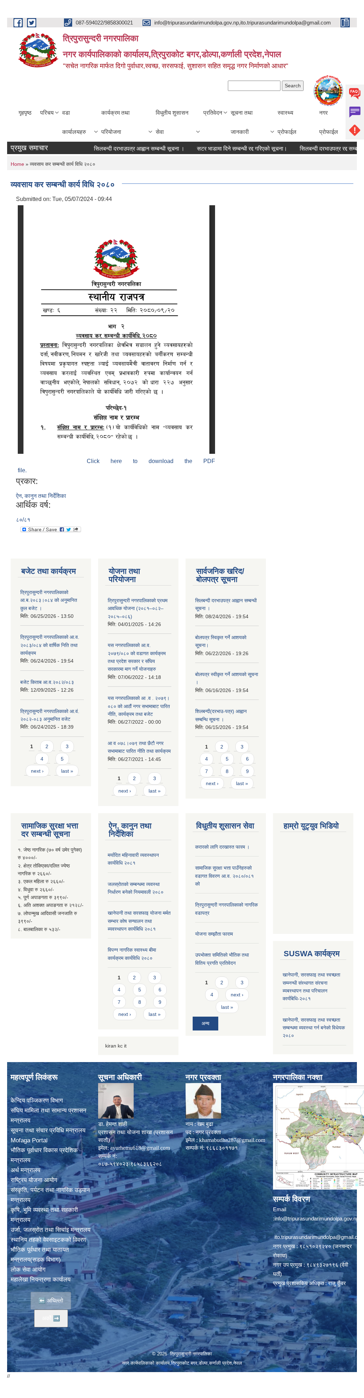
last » (67, 771)
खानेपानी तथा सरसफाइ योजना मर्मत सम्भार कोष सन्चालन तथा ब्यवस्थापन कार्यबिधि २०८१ (139, 921)
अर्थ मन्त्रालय (25, 1170)
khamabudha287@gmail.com (232, 1140)
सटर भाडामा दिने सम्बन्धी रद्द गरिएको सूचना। (222, 149)
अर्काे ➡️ (51, 1318)
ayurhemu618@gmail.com (140, 1148)
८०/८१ (23, 520)
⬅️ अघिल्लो (50, 1301)
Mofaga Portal (29, 1140)
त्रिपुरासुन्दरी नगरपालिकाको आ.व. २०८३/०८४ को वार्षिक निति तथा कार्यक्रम (49, 645)
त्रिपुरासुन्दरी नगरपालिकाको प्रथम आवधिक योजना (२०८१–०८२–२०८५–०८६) (137, 608)
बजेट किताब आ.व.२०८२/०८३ (47, 682)
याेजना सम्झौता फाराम (214, 934)
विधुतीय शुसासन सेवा (172, 122)
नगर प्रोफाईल (328, 122)
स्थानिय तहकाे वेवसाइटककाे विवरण (48, 1239)
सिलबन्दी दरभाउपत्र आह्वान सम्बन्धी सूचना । (119, 149)
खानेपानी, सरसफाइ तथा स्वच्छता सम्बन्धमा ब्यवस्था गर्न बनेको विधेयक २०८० (314, 1028)
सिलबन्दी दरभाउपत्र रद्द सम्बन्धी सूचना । (321, 149)
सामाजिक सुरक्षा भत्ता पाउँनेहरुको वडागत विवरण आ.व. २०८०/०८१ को (224, 876)
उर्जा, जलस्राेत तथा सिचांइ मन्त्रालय (50, 1229)
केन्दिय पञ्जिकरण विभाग (37, 1100)
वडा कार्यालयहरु (74, 122)
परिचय (47, 113)
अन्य (205, 1023)
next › (37, 771)
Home (17, 164)
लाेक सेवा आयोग (28, 1269)
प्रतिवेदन (212, 113)
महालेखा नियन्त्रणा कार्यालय (40, 1279)
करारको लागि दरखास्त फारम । (222, 847)
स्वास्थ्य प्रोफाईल (287, 122)
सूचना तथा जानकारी (242, 122)
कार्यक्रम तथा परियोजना (115, 122)
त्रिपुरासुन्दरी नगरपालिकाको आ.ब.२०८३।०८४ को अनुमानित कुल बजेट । (48, 600)
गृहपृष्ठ (25, 113)
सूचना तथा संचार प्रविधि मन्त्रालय (48, 1130)
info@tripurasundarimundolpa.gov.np (316, 1218)
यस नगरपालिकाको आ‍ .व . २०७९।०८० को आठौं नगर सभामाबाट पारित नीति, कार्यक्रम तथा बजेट (139, 706)
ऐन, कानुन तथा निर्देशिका (41, 496)
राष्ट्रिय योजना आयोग (34, 1180)
